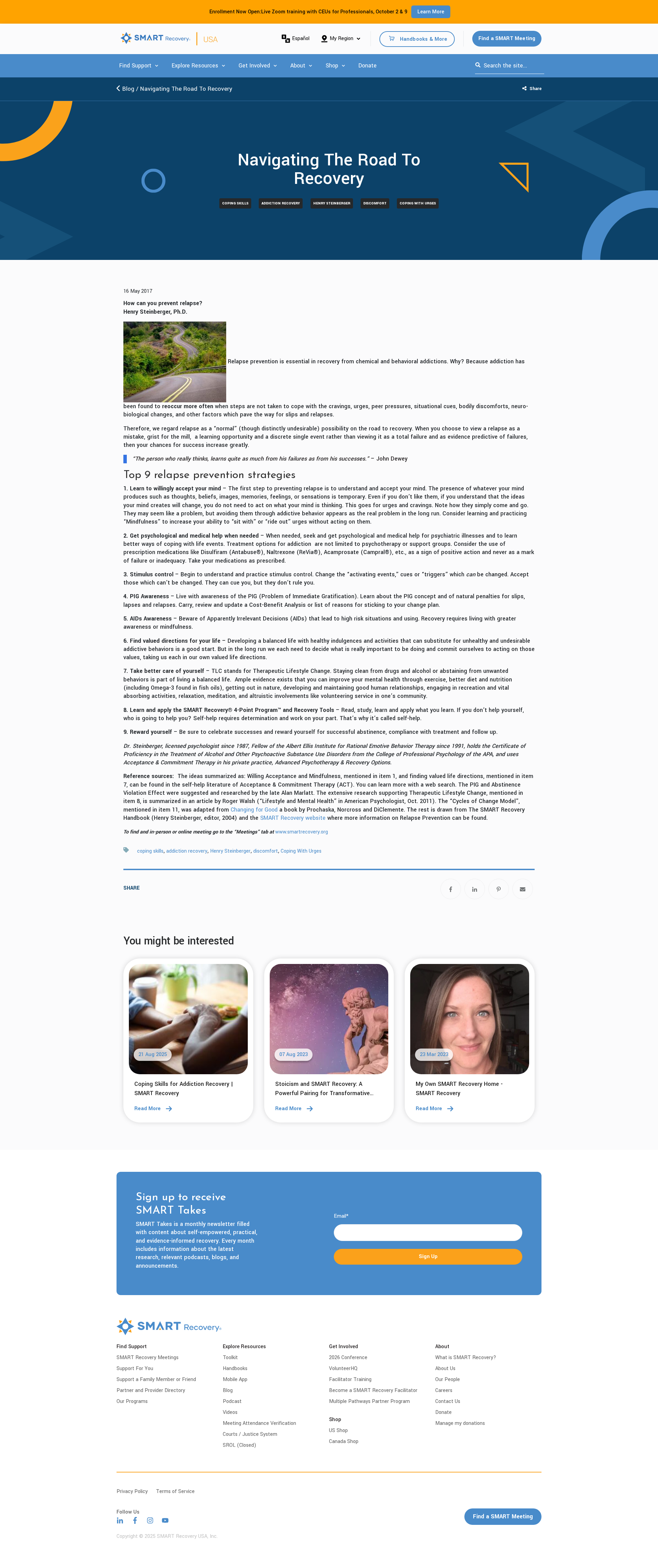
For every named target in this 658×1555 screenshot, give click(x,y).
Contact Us (447, 1401)
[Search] (478, 66)
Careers (443, 1390)
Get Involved (254, 66)
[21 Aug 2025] (188, 1021)
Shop (332, 66)
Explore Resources (195, 66)
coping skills (235, 203)
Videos (230, 1412)
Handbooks (235, 1368)
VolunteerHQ (343, 1368)
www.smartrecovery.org (301, 832)
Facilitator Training (350, 1379)
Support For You (135, 1368)
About (297, 66)
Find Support (135, 66)
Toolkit (230, 1357)
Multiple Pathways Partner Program (369, 1401)
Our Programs (132, 1401)
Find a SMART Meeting (507, 38)
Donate (367, 66)
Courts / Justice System (250, 1434)
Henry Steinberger (331, 203)
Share (534, 89)
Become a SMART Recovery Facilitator (373, 1390)
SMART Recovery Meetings (148, 1357)
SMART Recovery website (293, 818)
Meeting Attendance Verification (259, 1423)
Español (300, 38)
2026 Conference (348, 1357)
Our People (447, 1379)
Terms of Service (175, 1491)
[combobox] (509, 66)
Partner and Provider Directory (151, 1390)
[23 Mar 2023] (469, 1021)
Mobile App (235, 1379)
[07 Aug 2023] (329, 1021)
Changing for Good (254, 810)
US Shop (338, 1430)
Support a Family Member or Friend (156, 1379)
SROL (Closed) (239, 1445)
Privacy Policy (132, 1491)
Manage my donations (460, 1423)
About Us (445, 1368)
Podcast (232, 1401)
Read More (147, 1108)
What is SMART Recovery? (465, 1357)
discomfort (375, 203)
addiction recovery (280, 203)
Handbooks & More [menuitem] (423, 38)
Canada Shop (343, 1441)
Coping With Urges (418, 203)
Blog (127, 89)
